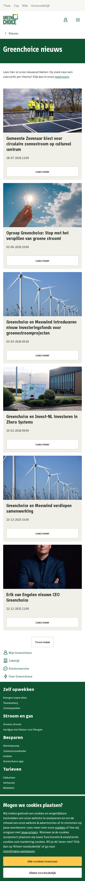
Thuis (7, 5)
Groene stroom (12, 724)
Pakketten (9, 777)
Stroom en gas (18, 716)
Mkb (25, 5)
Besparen (13, 737)
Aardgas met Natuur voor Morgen (22, 729)
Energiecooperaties (15, 697)
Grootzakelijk (40, 5)
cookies (60, 827)
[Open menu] (78, 20)
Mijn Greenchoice (20, 653)
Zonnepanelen (11, 708)
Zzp (16, 5)
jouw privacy (29, 832)
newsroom (62, 77)
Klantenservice (19, 668)
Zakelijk (14, 661)
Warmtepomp (11, 745)
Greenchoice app (13, 761)
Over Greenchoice (20, 676)
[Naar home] (10, 19)
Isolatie (7, 756)
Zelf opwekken (18, 689)
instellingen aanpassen (19, 851)
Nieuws (13, 33)
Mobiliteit (8, 788)
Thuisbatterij (10, 703)
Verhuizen (9, 782)
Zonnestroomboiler (14, 751)
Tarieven (12, 769)
